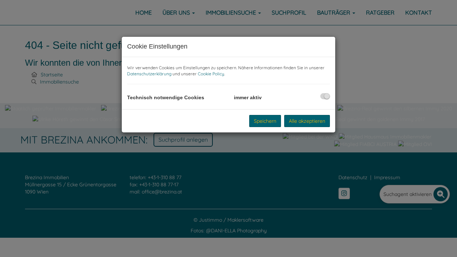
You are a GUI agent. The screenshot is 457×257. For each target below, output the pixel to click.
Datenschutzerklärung (149, 73)
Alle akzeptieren (307, 121)
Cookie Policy (211, 73)
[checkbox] (325, 96)
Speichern (265, 121)
